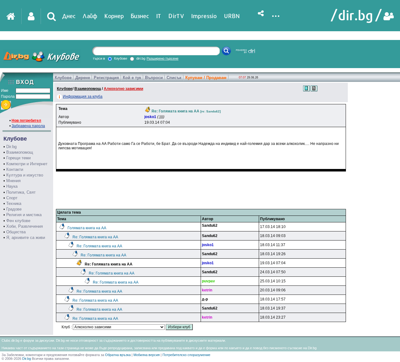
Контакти (14, 169)
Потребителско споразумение (186, 355)
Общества (16, 232)
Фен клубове (18, 220)
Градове (14, 209)
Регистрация (106, 77)
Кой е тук (132, 77)
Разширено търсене (162, 58)
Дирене (82, 77)
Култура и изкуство (24, 175)
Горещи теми (18, 158)
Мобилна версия (146, 355)
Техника (13, 203)
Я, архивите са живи (25, 237)
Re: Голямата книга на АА (95, 237)
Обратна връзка (118, 355)
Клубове (63, 77)
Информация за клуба (82, 96)
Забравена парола (28, 126)
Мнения (13, 180)
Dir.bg (11, 146)
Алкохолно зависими (123, 89)
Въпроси (154, 77)
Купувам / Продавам (206, 77)
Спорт (12, 198)
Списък (174, 77)
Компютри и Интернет (27, 163)
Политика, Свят (21, 192)
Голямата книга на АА (87, 228)
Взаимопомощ (19, 152)
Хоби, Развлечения (24, 226)
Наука (12, 186)
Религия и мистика (24, 214)
